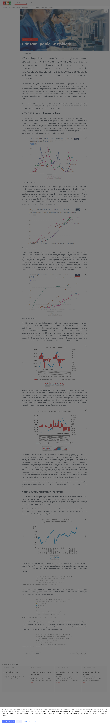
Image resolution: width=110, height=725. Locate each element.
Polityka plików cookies (30, 721)
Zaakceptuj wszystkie (8, 721)
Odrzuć (19, 721)
